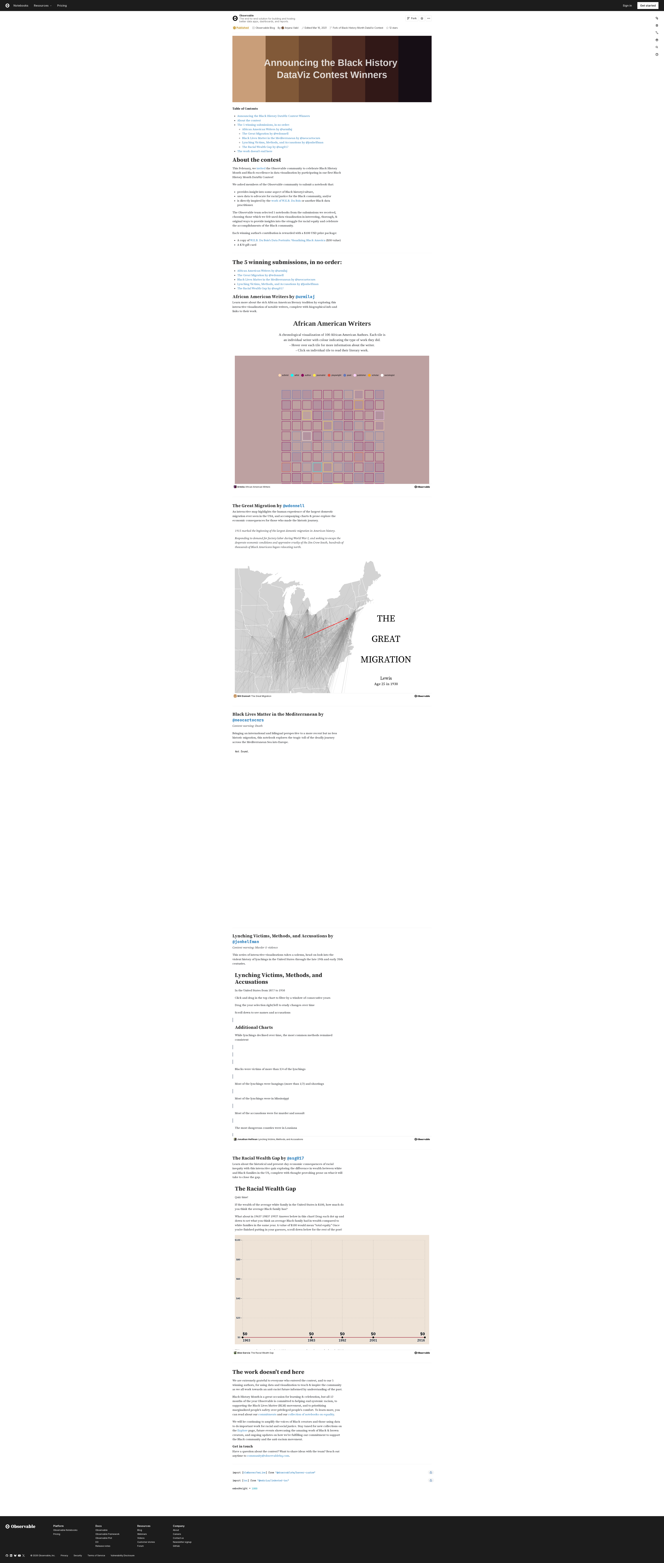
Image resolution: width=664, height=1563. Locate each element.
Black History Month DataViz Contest (362, 27)
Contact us (178, 1538)
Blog (139, 1530)
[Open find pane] (657, 47)
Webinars (142, 1534)
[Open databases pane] (657, 25)
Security (78, 1555)
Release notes (102, 1546)
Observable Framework (107, 1534)
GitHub (176, 1546)
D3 (96, 1542)
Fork (414, 18)
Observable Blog (265, 27)
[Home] (20, 1536)
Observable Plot (103, 1538)
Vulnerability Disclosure (123, 1555)
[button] (228, 34)
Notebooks (20, 5)
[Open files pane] (657, 18)
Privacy (64, 1555)
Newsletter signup (182, 1542)
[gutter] (115, 70)
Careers (177, 1534)
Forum (140, 1546)
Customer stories (146, 1542)
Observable (246, 15)
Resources (41, 5)
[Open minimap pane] (657, 33)
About (176, 1530)
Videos (141, 1538)
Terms (96, 1555)
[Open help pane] (657, 54)
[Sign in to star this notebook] (422, 18)
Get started (648, 5)
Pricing (62, 5)
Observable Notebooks (65, 1530)
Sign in (627, 5)
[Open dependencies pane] (657, 40)
